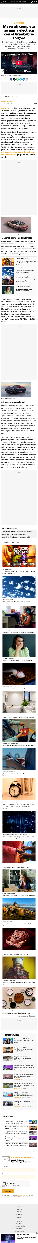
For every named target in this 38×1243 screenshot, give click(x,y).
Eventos (19, 1217)
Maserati (14, 97)
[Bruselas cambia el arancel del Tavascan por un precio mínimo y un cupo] (8, 1067)
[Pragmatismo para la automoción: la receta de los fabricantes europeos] (8, 1058)
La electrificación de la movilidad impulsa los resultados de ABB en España (23, 1094)
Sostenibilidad (17, 1106)
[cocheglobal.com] (19, 1)
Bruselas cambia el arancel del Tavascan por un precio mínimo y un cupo (24, 1067)
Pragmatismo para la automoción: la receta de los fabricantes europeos (23, 1058)
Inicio (19, 1207)
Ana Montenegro (7, 101)
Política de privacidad (19, 1226)
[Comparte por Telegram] (20, 79)
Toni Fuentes (22, 1062)
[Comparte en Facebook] (11, 79)
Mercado (16, 1044)
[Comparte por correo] (27, 79)
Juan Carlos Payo (22, 1053)
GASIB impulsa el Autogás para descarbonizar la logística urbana (23, 1102)
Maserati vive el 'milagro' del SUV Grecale (14, 534)
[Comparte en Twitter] (14, 79)
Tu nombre (5, 1166)
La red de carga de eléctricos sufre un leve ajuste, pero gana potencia (24, 1085)
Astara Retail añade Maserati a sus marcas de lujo (16, 537)
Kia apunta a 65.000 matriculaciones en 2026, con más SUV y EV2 (23, 1049)
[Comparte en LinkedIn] (23, 79)
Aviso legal (19, 1228)
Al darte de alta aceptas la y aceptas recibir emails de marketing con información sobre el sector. (17, 1196)
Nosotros (19, 1223)
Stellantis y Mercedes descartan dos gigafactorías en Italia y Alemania (24, 1076)
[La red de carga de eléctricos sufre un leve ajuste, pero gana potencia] (8, 1085)
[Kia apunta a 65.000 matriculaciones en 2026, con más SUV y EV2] (8, 1049)
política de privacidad (22, 1195)
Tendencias (17, 1088)
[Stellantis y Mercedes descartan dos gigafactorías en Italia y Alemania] (8, 1076)
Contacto (19, 1221)
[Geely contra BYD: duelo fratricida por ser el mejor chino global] (8, 1041)
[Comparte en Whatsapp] (17, 79)
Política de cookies (19, 1231)
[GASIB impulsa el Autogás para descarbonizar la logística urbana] (8, 1103)
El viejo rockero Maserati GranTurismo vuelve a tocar (17, 531)
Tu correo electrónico (8, 1174)
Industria (16, 1062)
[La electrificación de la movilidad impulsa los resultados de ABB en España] (8, 1094)
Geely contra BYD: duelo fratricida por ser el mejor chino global (24, 1040)
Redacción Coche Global (24, 1097)
